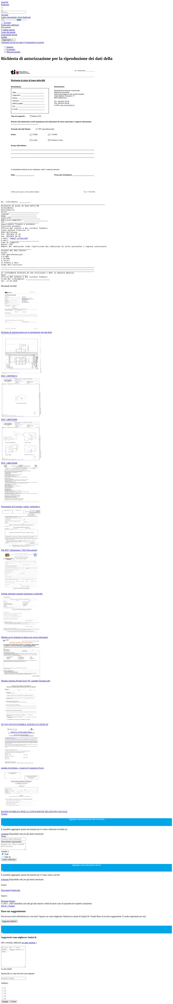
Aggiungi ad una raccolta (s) (13, 42)
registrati (5, 834)
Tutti (6, 854)
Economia (10, 49)
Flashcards (6, 25)
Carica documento (9, 17)
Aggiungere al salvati (35, 42)
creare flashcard (24, 17)
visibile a (5, 851)
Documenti (6, 890)
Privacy (4, 906)
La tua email (6, 969)
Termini (11, 906)
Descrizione (11, 841)
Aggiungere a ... (8, 40)
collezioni (15, 25)
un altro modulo (29, 942)
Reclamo (5, 901)
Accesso (4, 15)
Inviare (13, 1001)
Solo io (7, 857)
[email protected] (19, 238)
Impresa (9, 47)
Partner (12, 901)
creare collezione (8, 860)
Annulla (5, 1001)
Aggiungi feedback (9, 921)
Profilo (4, 37)
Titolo (3, 836)
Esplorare (5, 5)
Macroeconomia (13, 52)
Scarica (4, 814)
